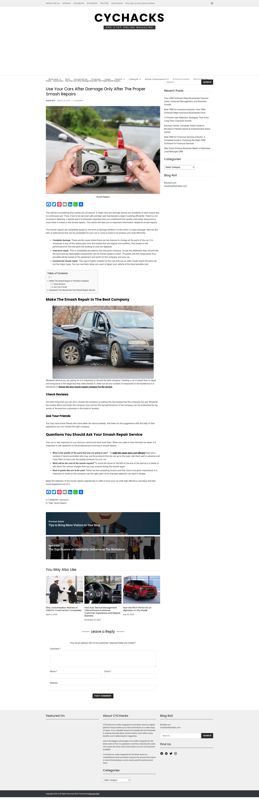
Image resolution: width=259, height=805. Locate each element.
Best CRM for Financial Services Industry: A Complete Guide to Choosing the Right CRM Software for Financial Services (184, 140)
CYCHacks (129, 17)
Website (53, 683)
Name (53, 671)
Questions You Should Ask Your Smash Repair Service (72, 290)
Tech (67, 79)
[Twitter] (171, 753)
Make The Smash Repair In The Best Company (69, 281)
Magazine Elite (93, 794)
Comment (55, 649)
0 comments (78, 100)
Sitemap (66, 3)
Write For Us (53, 3)
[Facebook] (161, 753)
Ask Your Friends (60, 287)
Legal (108, 79)
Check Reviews (59, 284)
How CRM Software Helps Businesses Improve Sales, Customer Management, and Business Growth (186, 101)
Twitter (104, 3)
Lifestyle (133, 79)
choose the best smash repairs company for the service (85, 387)
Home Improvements (157, 79)
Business (53, 79)
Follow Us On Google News (140, 3)
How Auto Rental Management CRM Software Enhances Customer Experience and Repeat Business (102, 611)
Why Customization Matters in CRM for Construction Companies (63, 609)
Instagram (117, 3)
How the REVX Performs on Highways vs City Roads (137, 609)
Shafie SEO (50, 100)
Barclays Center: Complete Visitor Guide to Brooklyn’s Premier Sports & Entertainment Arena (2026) (187, 128)
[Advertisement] (129, 55)
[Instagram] (175, 753)
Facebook (79, 3)
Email (107, 671)
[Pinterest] (166, 753)
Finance (95, 79)
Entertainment (181, 79)
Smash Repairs (60, 503)
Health (118, 79)
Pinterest (92, 3)
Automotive (80, 79)
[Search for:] (181, 83)
